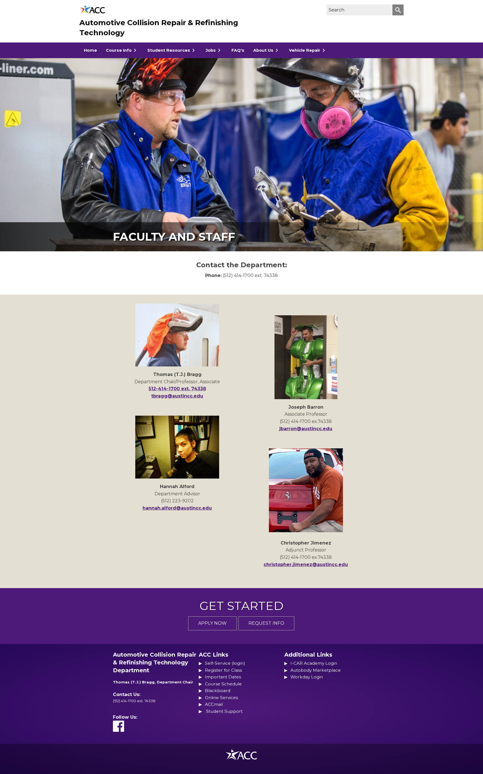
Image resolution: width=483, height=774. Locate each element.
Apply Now (212, 623)
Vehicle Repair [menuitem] (304, 50)
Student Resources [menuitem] (168, 50)
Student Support (224, 711)
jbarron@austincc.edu (305, 428)
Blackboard (217, 690)
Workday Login (306, 677)
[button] (398, 9)
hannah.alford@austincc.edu (177, 508)
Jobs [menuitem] (211, 50)
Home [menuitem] (90, 50)
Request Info (266, 623)
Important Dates (223, 677)
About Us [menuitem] (263, 50)
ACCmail (214, 704)
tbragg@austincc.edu (177, 396)
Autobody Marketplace (315, 670)
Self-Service (218, 663)
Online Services (221, 697)
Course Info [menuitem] (119, 50)
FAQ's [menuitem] (237, 50)
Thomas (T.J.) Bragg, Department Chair (153, 682)
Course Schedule (223, 684)
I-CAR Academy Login (313, 663)
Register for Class (223, 670)
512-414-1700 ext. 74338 (177, 388)
